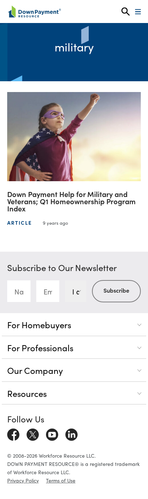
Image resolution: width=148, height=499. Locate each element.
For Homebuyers (39, 324)
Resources (27, 393)
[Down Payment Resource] (34, 11)
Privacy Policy (23, 480)
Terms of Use (60, 480)
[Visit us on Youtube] (52, 434)
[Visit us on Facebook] (13, 434)
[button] (125, 12)
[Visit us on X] (33, 434)
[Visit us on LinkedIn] (71, 434)
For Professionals (40, 347)
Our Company (35, 370)
